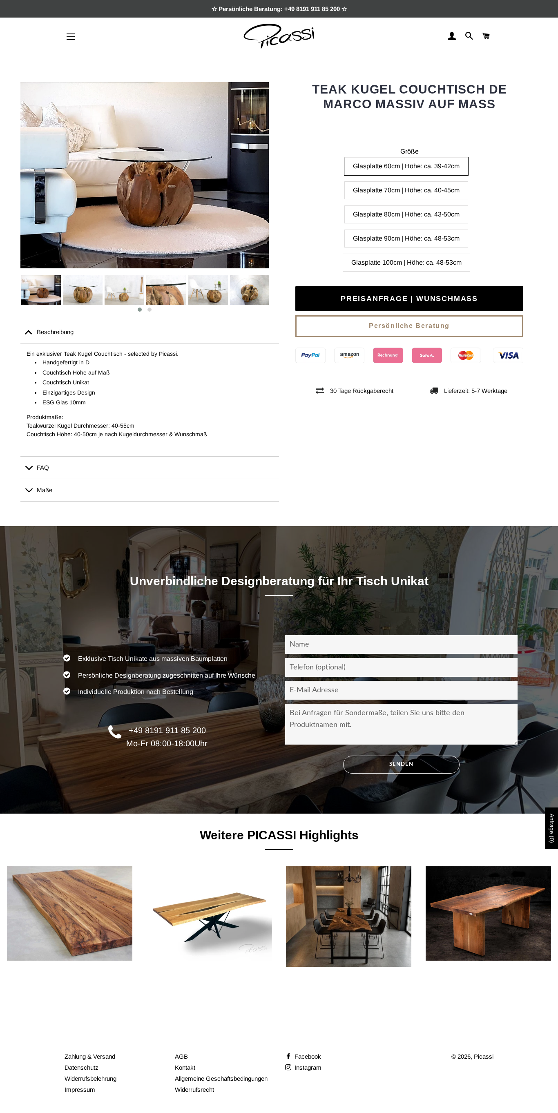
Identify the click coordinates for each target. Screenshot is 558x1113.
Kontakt (185, 1067)
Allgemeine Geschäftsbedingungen (221, 1078)
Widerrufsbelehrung (90, 1078)
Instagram (307, 1067)
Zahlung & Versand (90, 1056)
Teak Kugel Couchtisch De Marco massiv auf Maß (409, 97)
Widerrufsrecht (194, 1089)
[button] (140, 310)
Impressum (80, 1089)
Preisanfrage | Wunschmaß (409, 298)
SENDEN (401, 764)
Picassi (483, 1056)
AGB (181, 1056)
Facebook (307, 1056)
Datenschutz (81, 1067)
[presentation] (13, 294)
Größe (409, 151)
